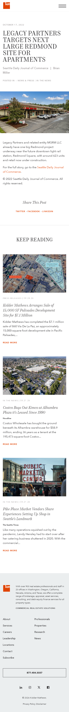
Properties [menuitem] (40, 626)
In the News (43, 80)
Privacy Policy (29, 704)
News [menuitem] (37, 639)
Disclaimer (41, 704)
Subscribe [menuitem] (8, 658)
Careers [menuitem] (7, 632)
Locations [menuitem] (8, 645)
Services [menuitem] (7, 626)
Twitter (20, 211)
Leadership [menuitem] (9, 639)
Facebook (34, 211)
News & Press (26, 80)
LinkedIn (47, 211)
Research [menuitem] (39, 632)
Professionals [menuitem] (42, 619)
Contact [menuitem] (7, 651)
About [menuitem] (6, 619)
